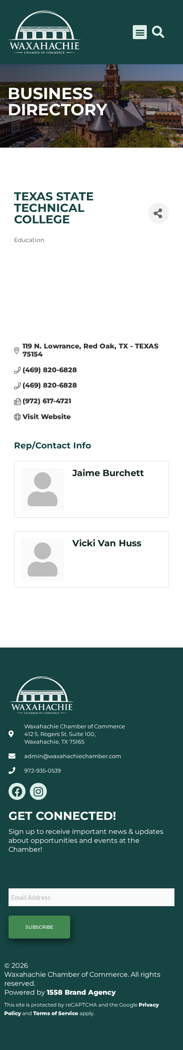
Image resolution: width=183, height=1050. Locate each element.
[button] (140, 32)
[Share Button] (158, 213)
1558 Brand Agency (81, 992)
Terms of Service (55, 1013)
